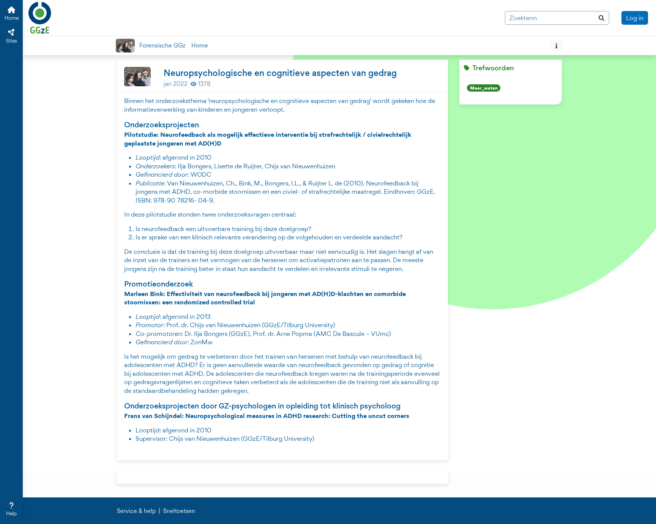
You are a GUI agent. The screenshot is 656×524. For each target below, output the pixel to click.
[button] (11, 510)
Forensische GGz (162, 45)
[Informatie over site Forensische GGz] (556, 45)
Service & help (136, 511)
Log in (634, 18)
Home (199, 45)
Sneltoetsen (179, 511)
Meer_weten (484, 88)
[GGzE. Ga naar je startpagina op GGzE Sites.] (39, 16)
